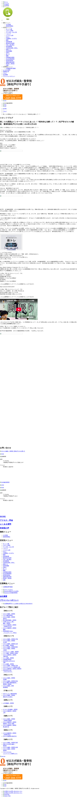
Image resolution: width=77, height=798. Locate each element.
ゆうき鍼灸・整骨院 (8, 645)
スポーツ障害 (9, 30)
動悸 (7, 40)
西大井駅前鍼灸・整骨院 (9, 620)
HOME (5, 108)
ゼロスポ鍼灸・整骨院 (9, 613)
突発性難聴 (9, 51)
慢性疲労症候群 (10, 43)
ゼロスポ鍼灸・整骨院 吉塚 (10, 747)
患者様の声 (6, 71)
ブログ (5, 73)
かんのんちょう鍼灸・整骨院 (11, 651)
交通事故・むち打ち (11, 38)
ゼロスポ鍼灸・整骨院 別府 (10, 742)
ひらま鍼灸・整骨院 (8, 664)
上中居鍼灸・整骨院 (8, 703)
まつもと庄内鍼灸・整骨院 (10, 709)
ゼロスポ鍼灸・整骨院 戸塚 (10, 639)
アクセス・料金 (6, 520)
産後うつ (8, 49)
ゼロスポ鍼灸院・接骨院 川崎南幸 (12, 668)
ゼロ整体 (8, 24)
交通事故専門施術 (11, 68)
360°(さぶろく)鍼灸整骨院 (10, 693)
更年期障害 (9, 46)
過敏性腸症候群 (10, 62)
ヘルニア (8, 33)
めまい (8, 37)
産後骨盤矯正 (9, 26)
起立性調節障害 (10, 59)
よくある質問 (6, 70)
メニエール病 (9, 35)
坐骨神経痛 (9, 41)
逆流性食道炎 (9, 60)
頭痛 (7, 65)
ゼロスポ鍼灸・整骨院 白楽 (10, 643)
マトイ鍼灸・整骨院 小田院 (10, 653)
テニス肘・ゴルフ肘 (11, 32)
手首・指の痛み (10, 44)
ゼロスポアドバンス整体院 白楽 (11, 667)
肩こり (8, 54)
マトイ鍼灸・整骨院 (8, 658)
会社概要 (5, 74)
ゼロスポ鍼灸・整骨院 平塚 (10, 665)
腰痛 (7, 55)
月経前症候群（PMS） (12, 48)
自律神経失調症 (10, 57)
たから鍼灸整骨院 (8, 615)
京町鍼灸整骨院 (7, 659)
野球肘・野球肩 (10, 63)
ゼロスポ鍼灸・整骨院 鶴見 (10, 647)
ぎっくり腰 (9, 29)
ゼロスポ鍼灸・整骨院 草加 (10, 681)
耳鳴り (8, 52)
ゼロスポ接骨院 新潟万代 (10, 736)
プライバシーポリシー (9, 76)
